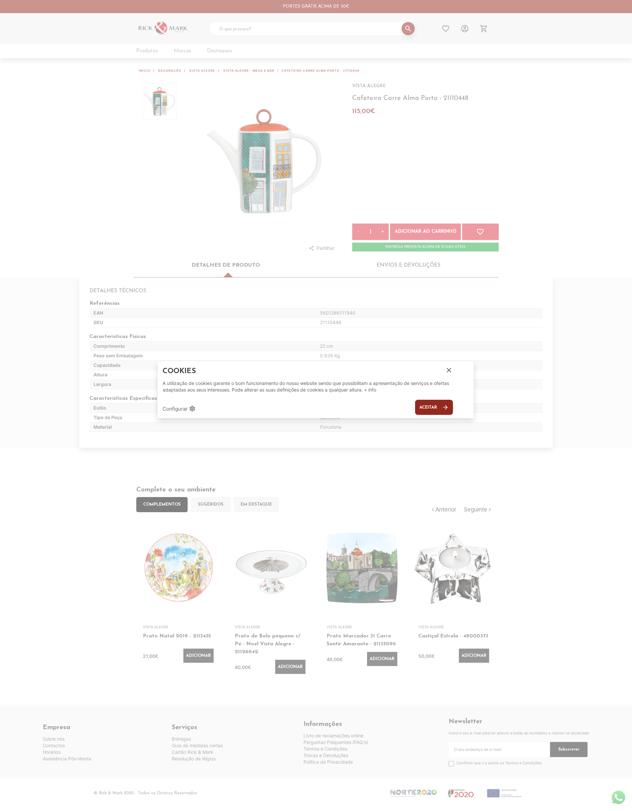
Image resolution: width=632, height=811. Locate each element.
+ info (370, 390)
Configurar (179, 408)
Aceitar (434, 407)
